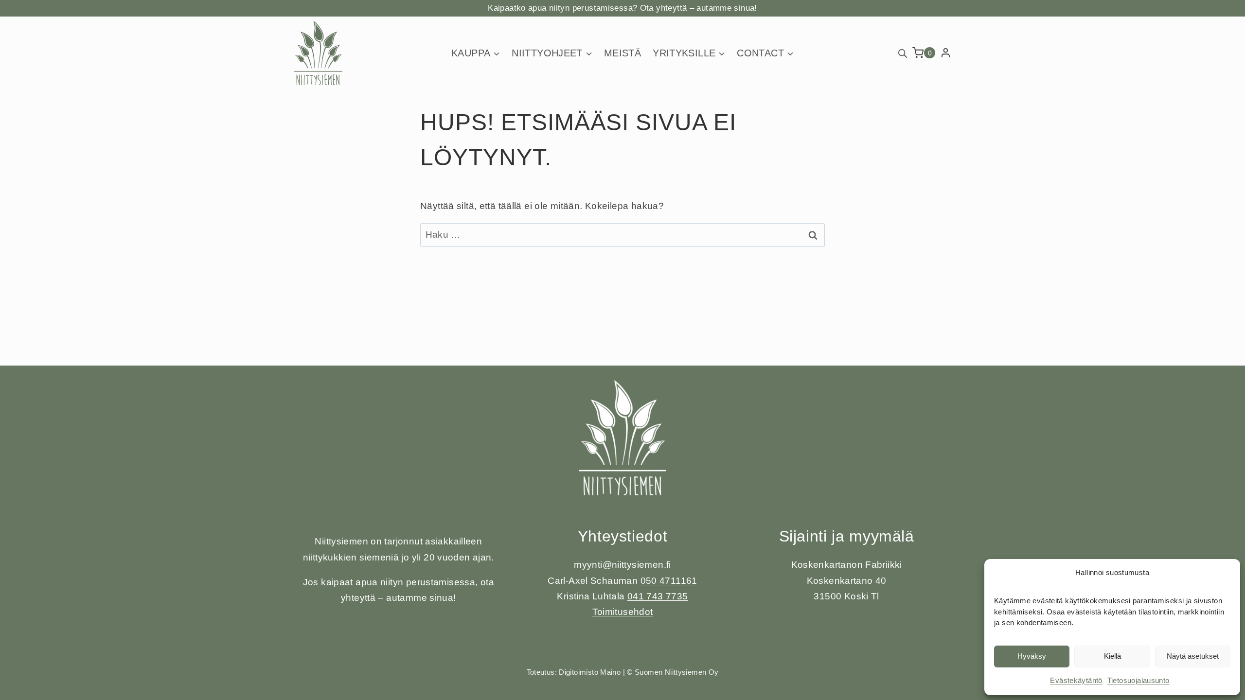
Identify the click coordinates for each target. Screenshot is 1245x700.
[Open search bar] (902, 52)
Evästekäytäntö (1076, 680)
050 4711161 (668, 581)
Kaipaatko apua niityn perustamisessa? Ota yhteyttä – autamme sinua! (622, 8)
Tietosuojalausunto (1138, 680)
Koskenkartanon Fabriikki (846, 565)
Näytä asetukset (1193, 656)
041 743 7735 (657, 596)
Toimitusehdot (622, 612)
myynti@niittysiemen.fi (622, 565)
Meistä (622, 53)
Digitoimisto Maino (590, 672)
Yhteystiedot (623, 536)
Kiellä (1112, 656)
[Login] (945, 53)
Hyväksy (1031, 656)
